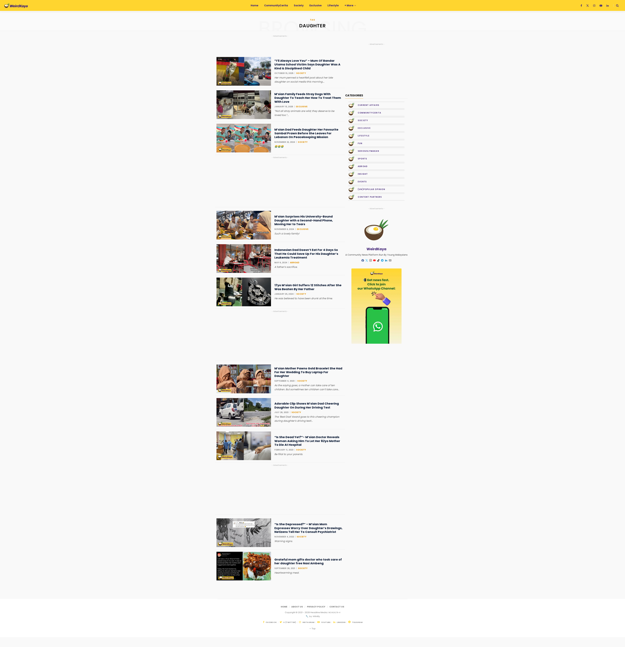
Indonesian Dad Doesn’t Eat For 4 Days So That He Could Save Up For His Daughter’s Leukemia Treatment (306, 253)
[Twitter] (367, 260)
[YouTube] (374, 260)
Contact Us (336, 606)
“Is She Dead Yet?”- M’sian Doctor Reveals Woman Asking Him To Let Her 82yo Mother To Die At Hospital (307, 441)
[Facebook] (363, 260)
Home (284, 606)
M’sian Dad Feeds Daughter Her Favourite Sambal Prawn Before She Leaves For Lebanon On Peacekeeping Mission (306, 133)
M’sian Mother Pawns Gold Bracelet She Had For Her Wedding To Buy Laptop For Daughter (308, 372)
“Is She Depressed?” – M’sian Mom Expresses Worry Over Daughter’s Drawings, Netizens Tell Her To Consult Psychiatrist (308, 528)
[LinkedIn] (386, 260)
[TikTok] (378, 260)
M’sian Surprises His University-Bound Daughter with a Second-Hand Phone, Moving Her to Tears (303, 220)
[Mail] (390, 260)
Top (313, 628)
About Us (297, 606)
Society (301, 73)
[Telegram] (382, 260)
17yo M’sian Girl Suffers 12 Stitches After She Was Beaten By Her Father (307, 287)
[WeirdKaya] (16, 5)
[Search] (616, 5)
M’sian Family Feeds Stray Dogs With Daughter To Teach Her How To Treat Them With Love (307, 98)
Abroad (294, 262)
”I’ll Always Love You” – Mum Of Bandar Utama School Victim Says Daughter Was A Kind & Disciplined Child (307, 64)
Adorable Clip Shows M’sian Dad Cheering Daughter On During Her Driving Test (306, 405)
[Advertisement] (280, 182)
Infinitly (316, 616)
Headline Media (319, 612)
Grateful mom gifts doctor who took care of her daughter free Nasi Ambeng (308, 561)
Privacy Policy (316, 606)
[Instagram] (370, 260)
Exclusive (301, 106)
